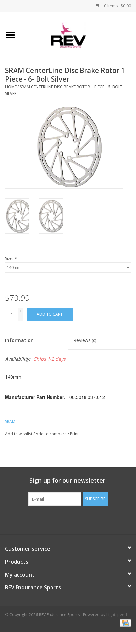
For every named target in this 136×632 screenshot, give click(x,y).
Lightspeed (116, 614)
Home (11, 86)
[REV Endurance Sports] (78, 34)
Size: (11, 258)
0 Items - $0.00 (117, 6)
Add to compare (52, 434)
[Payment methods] (124, 623)
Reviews (84, 340)
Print (74, 434)
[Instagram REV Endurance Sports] (103, 519)
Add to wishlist (18, 434)
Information (19, 340)
